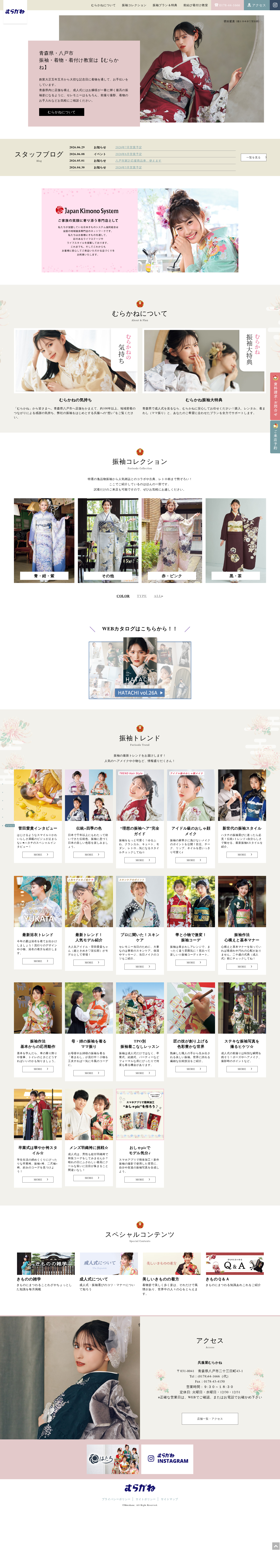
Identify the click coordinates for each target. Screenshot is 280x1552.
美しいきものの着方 (160, 1279)
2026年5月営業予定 (128, 167)
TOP (8, 784)
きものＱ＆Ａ (218, 1279)
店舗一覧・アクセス (210, 1419)
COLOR (123, 595)
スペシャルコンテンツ (16, 817)
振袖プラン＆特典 (165, 5)
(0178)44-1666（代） (214, 1376)
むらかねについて (103, 5)
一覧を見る (253, 157)
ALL (158, 595)
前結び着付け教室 (195, 5)
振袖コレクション (134, 5)
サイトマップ (169, 1499)
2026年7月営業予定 (128, 147)
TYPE (142, 595)
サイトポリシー (146, 1499)
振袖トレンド (12, 809)
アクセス (259, 5)
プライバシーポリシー (116, 1499)
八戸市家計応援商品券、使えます (138, 160)
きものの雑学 (29, 1279)
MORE (38, 854)
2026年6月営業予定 (128, 154)
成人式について (94, 1279)
